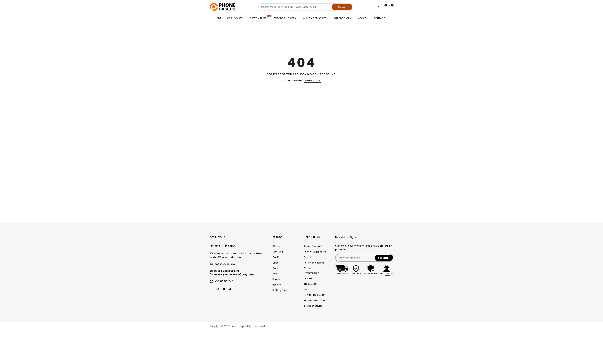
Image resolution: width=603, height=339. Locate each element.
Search (342, 7)
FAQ (306, 289)
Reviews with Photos (315, 251)
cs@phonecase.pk (225, 264)
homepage (312, 80)
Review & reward (313, 246)
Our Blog (308, 278)
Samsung (277, 251)
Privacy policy (311, 272)
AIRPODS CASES (342, 18)
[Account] (378, 7)
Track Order (310, 283)
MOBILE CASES (234, 18)
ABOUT (362, 18)
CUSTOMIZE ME (260, 17)
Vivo (274, 273)
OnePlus (276, 257)
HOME (218, 18)
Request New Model (314, 300)
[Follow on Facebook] (212, 289)
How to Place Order (314, 294)
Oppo (275, 262)
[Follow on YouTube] (224, 289)
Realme (276, 284)
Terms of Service (313, 305)
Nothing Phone (280, 290)
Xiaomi (276, 268)
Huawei (276, 279)
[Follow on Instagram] (218, 289)
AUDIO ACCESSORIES (314, 18)
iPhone (276, 246)
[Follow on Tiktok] (230, 289)
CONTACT (379, 18)
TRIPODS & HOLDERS (285, 18)
